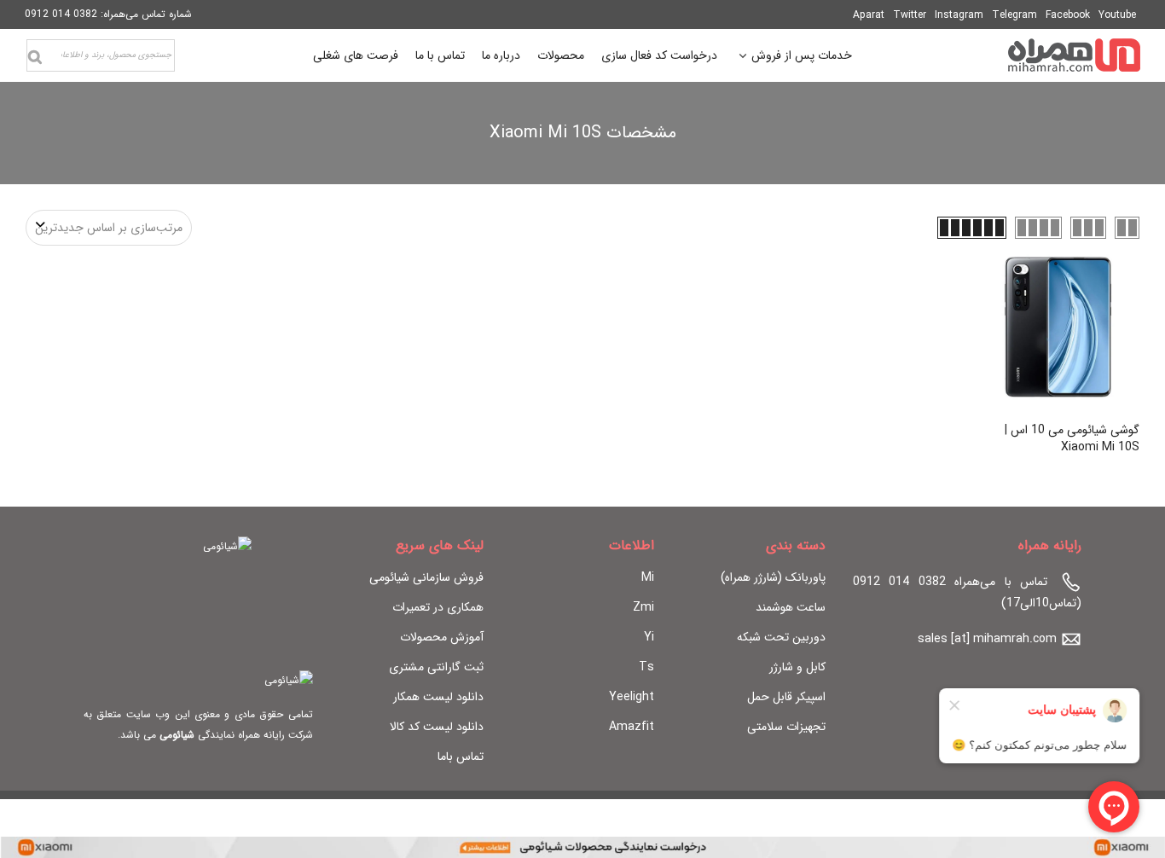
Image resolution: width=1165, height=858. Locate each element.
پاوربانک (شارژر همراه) (773, 577)
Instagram (959, 15)
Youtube (1117, 15)
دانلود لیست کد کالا (437, 726)
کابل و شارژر (797, 667)
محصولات (560, 55)
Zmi (643, 607)
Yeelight (631, 696)
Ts (646, 667)
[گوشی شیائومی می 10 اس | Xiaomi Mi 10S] (1058, 327)
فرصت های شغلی (355, 55)
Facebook (1068, 15)
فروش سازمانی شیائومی (426, 577)
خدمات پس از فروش (801, 57)
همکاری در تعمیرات (438, 607)
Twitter (909, 15)
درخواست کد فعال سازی (659, 55)
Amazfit (631, 726)
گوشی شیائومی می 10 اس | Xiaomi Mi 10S (1072, 438)
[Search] (35, 57)
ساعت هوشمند (791, 607)
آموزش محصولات (442, 637)
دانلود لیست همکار (438, 696)
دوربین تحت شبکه (781, 637)
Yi (649, 637)
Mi (647, 577)
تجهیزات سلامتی (786, 726)
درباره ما (501, 55)
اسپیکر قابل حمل (786, 696)
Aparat (868, 15)
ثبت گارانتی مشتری (436, 667)
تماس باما (461, 756)
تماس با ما (440, 55)
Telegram (1014, 15)
